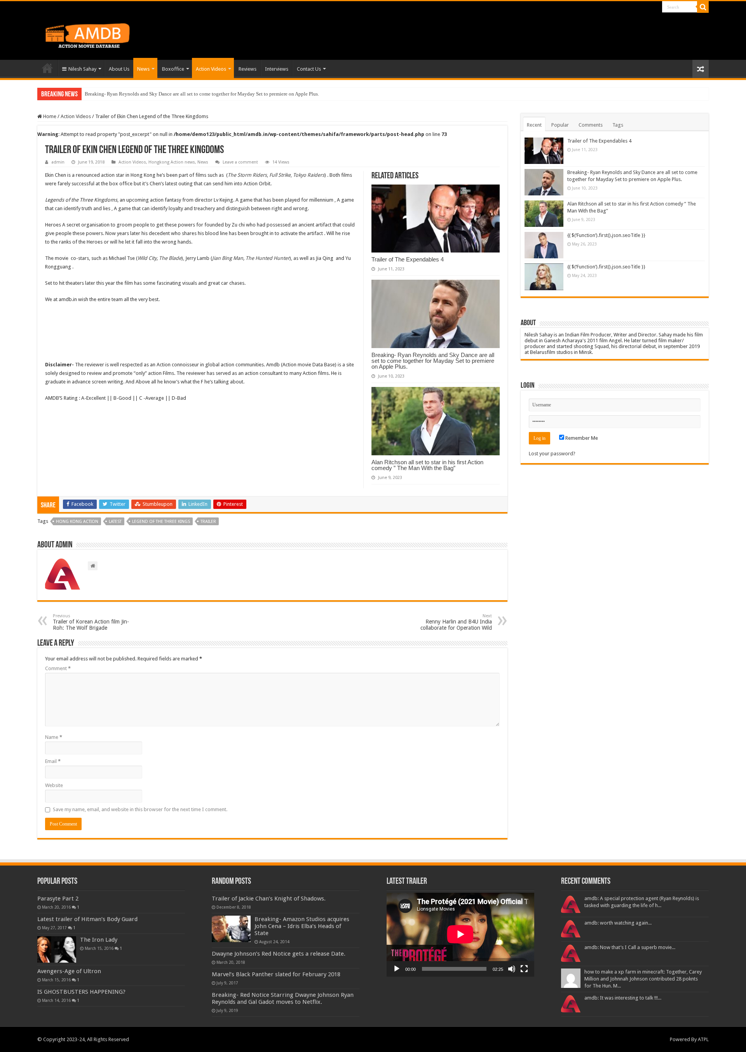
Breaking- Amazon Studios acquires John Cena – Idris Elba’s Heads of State (301, 926)
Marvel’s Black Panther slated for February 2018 (276, 974)
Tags (617, 125)
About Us (119, 69)
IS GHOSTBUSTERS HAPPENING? (81, 991)
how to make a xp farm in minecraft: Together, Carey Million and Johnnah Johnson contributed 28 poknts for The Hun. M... (643, 979)
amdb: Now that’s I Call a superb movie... (629, 947)
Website (54, 785)
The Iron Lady (98, 939)
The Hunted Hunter (267, 258)
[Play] (397, 969)
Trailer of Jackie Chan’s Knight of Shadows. (269, 898)
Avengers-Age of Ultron (69, 971)
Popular (560, 125)
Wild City (147, 258)
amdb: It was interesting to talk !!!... (622, 998)
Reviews (247, 69)
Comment (58, 668)
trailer (208, 521)
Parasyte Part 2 (57, 898)
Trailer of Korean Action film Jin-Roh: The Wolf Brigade (91, 622)
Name (53, 737)
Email (53, 761)
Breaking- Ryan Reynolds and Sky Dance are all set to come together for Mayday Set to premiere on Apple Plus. (432, 361)
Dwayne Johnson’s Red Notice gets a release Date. (278, 953)
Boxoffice (173, 69)
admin (57, 162)
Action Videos (211, 69)
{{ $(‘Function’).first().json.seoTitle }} (606, 235)
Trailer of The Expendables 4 (407, 259)
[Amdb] (95, 34)
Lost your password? (552, 453)
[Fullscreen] (524, 969)
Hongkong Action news (171, 162)
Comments (591, 125)
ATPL (703, 1039)
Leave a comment (240, 162)
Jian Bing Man (227, 258)
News (143, 69)
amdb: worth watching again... (618, 923)
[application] (460, 935)
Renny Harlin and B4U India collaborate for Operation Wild (456, 622)
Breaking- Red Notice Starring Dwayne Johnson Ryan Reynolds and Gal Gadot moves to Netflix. (283, 998)
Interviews (276, 69)
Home (47, 68)
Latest (115, 521)
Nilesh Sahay (82, 69)
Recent (534, 125)
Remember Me (581, 438)
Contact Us (309, 69)
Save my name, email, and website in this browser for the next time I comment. (140, 809)
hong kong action (77, 521)
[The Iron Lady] (56, 949)
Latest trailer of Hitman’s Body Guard (87, 919)
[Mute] (512, 969)
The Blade (170, 258)
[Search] (703, 7)
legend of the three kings (161, 521)
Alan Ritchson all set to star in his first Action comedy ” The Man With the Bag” (169, 94)
